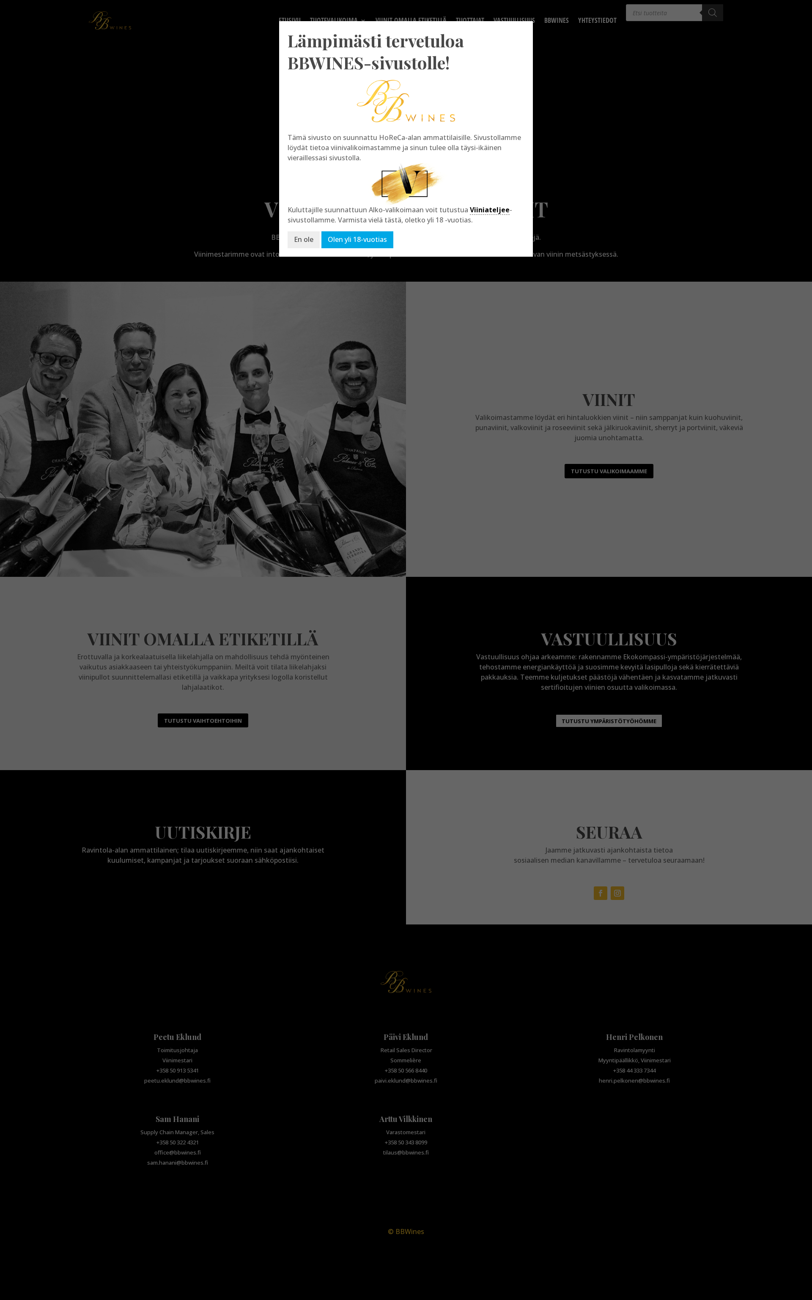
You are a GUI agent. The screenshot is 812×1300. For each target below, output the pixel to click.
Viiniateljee (490, 209)
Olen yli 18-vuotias (357, 239)
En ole (303, 239)
